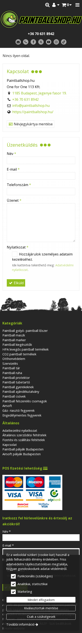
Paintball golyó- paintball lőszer (25, 331)
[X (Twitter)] (41, 42)
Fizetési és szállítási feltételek (23, 440)
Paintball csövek (14, 396)
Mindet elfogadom (41, 600)
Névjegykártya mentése (33, 124)
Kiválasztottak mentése (41, 608)
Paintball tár (11, 368)
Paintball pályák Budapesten (23, 449)
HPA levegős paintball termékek (25, 349)
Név (11, 153)
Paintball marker (14, 340)
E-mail (13, 169)
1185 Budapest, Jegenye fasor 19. (39, 93)
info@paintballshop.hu (31, 105)
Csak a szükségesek (41, 617)
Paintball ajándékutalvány (20, 392)
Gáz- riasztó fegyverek (18, 410)
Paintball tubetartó (16, 382)
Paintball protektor (16, 378)
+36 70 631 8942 (41, 33)
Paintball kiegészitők (17, 345)
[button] (77, 5)
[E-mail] (18, 42)
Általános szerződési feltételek (24, 435)
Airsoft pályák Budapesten (21, 454)
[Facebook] (33, 42)
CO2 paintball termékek (19, 354)
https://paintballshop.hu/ (32, 111)
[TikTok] (64, 42)
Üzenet (14, 200)
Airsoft (7, 406)
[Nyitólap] (41, 19)
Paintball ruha (12, 373)
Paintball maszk (13, 335)
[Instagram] (56, 42)
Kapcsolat (9, 445)
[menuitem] (67, 5)
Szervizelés (10, 363)
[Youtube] (48, 42)
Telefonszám (19, 184)
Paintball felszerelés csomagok (24, 401)
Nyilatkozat (17, 247)
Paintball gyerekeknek (18, 387)
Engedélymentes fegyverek (21, 415)
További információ (20, 624)
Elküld (18, 282)
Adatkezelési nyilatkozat (19, 430)
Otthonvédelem (13, 359)
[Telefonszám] (26, 42)
